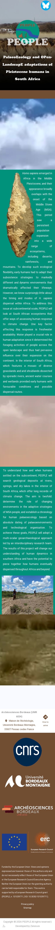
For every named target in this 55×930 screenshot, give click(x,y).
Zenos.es (35, 926)
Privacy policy (27, 904)
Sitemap (27, 908)
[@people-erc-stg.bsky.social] (46, 5)
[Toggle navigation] (51, 94)
